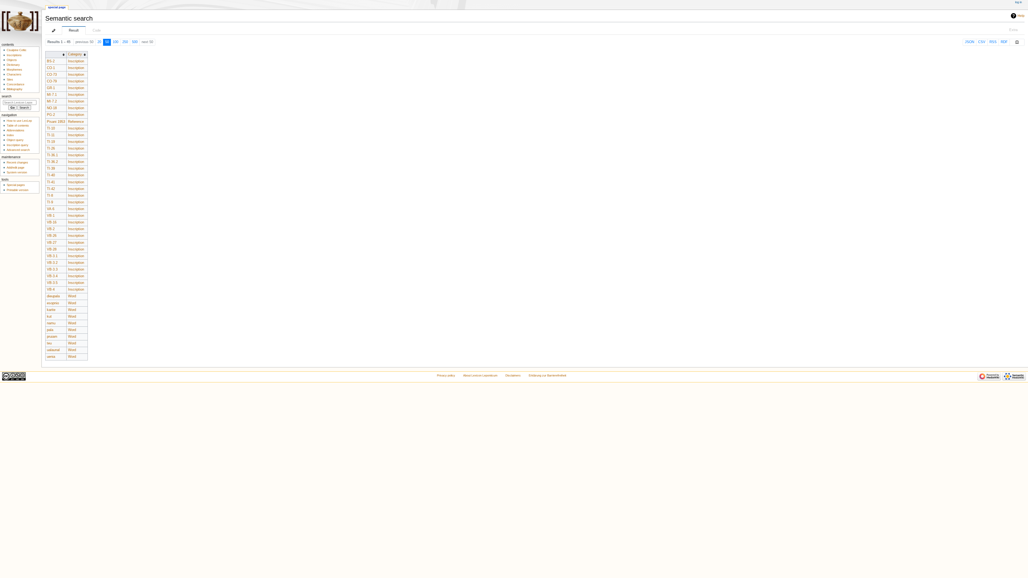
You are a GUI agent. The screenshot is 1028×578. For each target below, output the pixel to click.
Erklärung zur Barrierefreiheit (547, 375)
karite (51, 310)
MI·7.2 (52, 101)
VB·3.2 (52, 263)
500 (135, 42)
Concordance (15, 84)
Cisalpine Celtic (17, 50)
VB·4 (51, 289)
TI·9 (50, 202)
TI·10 (51, 128)
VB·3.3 (52, 269)
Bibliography (14, 89)
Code (97, 30)
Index (10, 135)
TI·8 (50, 195)
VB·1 (51, 216)
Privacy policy (446, 375)
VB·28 (51, 249)
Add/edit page (15, 167)
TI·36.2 (52, 162)
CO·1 (51, 68)
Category (75, 54)
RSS (993, 42)
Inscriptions (14, 55)
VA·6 (50, 209)
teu (49, 343)
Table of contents (18, 125)
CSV (981, 42)
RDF (1004, 42)
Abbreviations (15, 130)
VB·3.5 (52, 283)
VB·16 (51, 222)
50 (107, 42)
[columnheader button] (55, 54)
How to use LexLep (19, 120)
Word (72, 296)
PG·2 (51, 115)
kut (49, 316)
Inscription (76, 61)
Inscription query (17, 145)
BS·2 (51, 61)
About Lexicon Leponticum (480, 375)
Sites (10, 79)
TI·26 (51, 148)
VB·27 (51, 243)
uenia (51, 357)
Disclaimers (513, 375)
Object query (15, 140)
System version (17, 172)
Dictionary (13, 64)
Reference (76, 122)
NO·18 (52, 108)
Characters (14, 74)
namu (51, 323)
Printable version (17, 190)
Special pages (16, 185)
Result (74, 30)
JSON (969, 42)
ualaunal (53, 350)
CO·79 (52, 81)
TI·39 (51, 168)
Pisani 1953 (56, 122)
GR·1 (51, 88)
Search (7, 96)
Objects (12, 60)
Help (1021, 16)
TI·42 (51, 189)
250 (125, 42)
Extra (1013, 30)
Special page (57, 7)
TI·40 (51, 175)
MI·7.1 (52, 95)
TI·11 (51, 135)
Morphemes (14, 69)
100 (115, 42)
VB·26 (51, 236)
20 (99, 42)
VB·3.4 (52, 276)
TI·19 (51, 142)
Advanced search (18, 149)
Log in (1018, 2)
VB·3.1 (52, 256)
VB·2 (51, 229)
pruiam (52, 337)
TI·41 (51, 182)
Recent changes (17, 162)
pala (50, 330)
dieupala (53, 296)
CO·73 (52, 75)
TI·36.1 (52, 155)
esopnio (53, 303)
